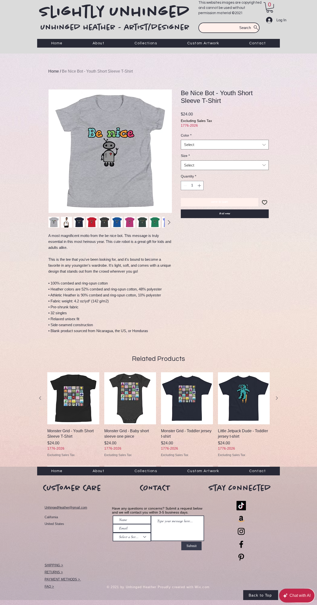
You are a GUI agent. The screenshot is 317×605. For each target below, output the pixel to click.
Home (53, 71)
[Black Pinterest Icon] (241, 557)
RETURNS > (54, 572)
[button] (270, 7)
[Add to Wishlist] (264, 202)
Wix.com (202, 587)
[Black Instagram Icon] (241, 531)
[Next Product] (277, 398)
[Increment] (200, 185)
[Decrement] (185, 185)
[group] (158, 423)
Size (185, 156)
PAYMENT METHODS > (63, 579)
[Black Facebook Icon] (241, 544)
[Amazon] (241, 518)
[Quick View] (73, 398)
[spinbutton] (192, 185)
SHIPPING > (54, 565)
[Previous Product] (40, 398)
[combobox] (225, 144)
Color (186, 135)
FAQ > (49, 586)
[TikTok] (241, 505)
